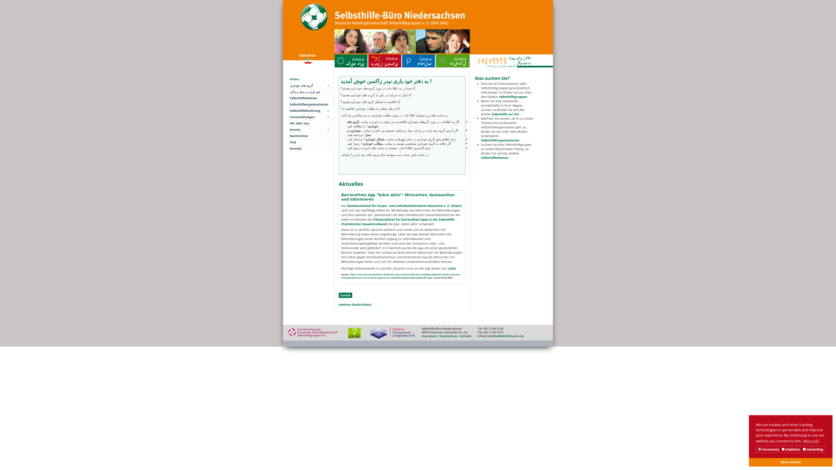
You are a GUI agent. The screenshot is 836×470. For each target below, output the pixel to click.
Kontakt (296, 148)
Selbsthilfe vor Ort (505, 114)
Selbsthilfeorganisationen (444, 55)
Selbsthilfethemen (408, 55)
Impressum (429, 336)
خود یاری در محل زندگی (375, 55)
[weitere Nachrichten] (355, 304)
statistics (792, 449)
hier (453, 268)
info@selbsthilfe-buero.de (505, 336)
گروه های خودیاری (340, 55)
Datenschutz (448, 336)
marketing (814, 449)
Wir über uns (299, 123)
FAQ (293, 142)
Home (294, 79)
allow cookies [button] (790, 462)
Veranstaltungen (302, 117)
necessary (770, 449)
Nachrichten (299, 136)
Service (295, 130)
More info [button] (811, 441)
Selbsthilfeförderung (305, 111)
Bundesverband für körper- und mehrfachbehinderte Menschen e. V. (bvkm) (404, 206)
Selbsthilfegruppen (513, 97)
